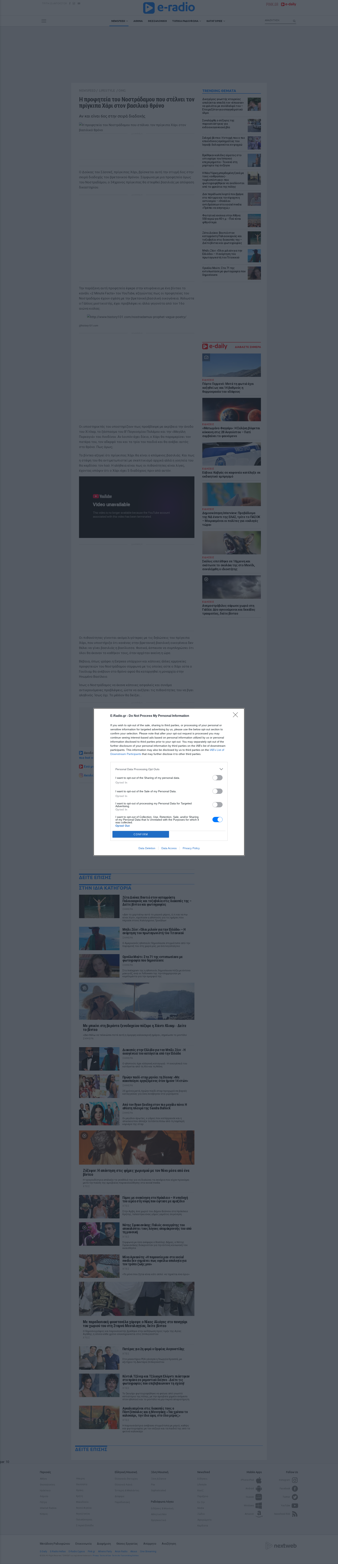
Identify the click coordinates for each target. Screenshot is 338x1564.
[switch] (217, 777)
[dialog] (169, 782)
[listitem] (169, 769)
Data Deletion (146, 848)
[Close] (236, 716)
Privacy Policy (191, 848)
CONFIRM (141, 834)
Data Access (169, 848)
